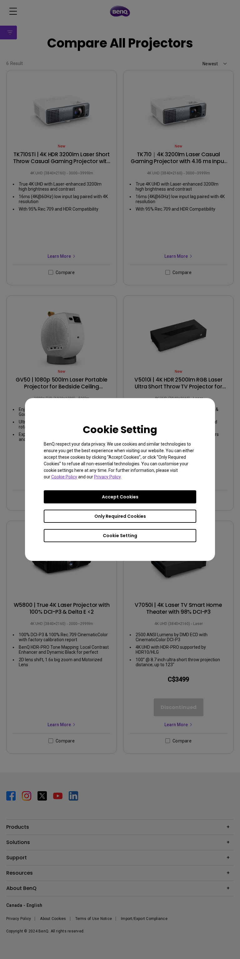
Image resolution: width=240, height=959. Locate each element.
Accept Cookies (120, 497)
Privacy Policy (107, 476)
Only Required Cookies (120, 516)
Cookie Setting (120, 535)
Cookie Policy (64, 476)
